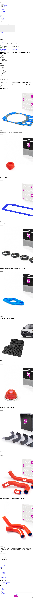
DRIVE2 (3, 587)
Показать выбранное (3, 553)
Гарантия (3, 565)
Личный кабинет (5, 5)
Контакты (3, 20)
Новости (3, 10)
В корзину (2, 180)
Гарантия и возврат (4, 577)
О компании (3, 11)
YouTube (3, 588)
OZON (3, 592)
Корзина (4, 6)
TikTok (3, 589)
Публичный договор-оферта (6, 582)
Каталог (4, 4)
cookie (17, 594)
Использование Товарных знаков (6, 583)
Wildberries (3, 593)
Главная (3, 9)
